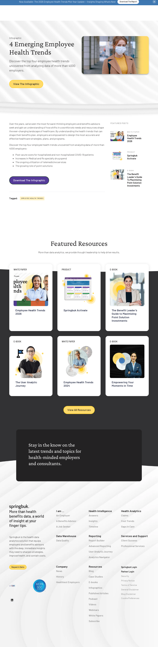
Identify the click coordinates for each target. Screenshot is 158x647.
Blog (91, 570)
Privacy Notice (128, 580)
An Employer (63, 515)
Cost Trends (127, 520)
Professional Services (133, 545)
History (60, 576)
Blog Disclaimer (128, 594)
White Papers (96, 615)
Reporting (95, 536)
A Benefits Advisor (66, 520)
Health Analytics (131, 511)
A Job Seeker (63, 526)
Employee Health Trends (32, 198)
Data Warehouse (66, 536)
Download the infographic (29, 180)
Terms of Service (129, 585)
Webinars (94, 609)
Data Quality (62, 540)
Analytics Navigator (99, 557)
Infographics (95, 587)
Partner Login (127, 571)
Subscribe (94, 621)
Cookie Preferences (130, 598)
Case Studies (96, 576)
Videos (92, 604)
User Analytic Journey (101, 551)
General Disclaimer (130, 589)
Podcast (93, 598)
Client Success (129, 540)
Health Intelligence (100, 511)
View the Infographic (26, 84)
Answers (93, 515)
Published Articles (98, 593)
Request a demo (17, 567)
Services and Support (134, 536)
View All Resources (79, 410)
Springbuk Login (129, 567)
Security (125, 576)
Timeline (93, 526)
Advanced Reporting (100, 545)
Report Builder (97, 540)
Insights (93, 520)
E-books (93, 582)
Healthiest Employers (68, 582)
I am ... (60, 511)
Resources (95, 566)
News (59, 570)
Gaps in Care (128, 526)
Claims (124, 515)
